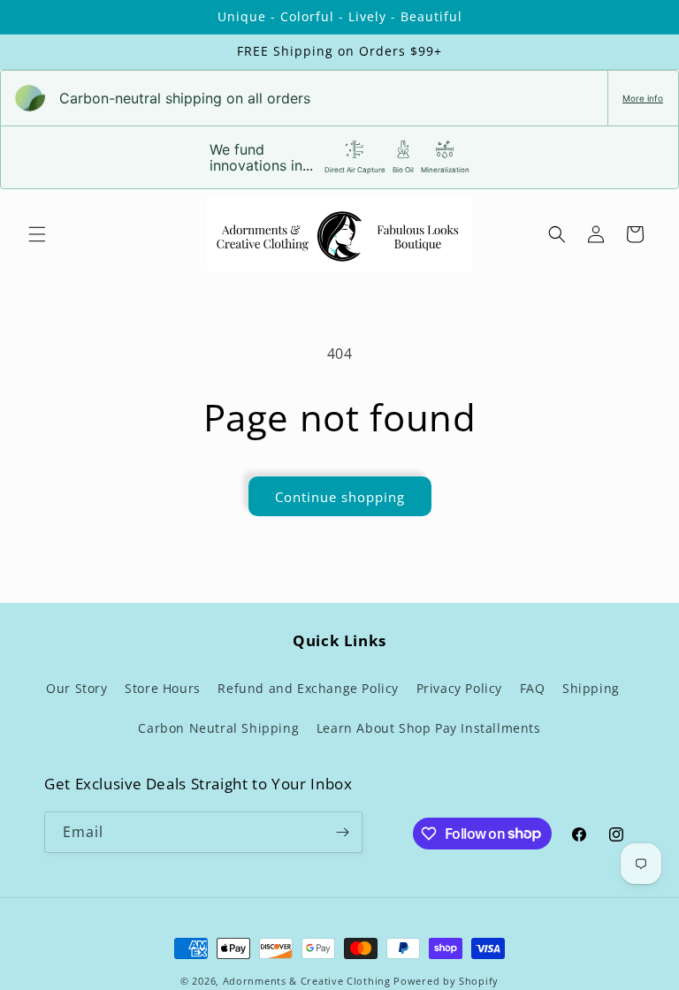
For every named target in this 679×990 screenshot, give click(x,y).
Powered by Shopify (446, 980)
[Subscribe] (342, 832)
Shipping (591, 688)
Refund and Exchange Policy (308, 688)
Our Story (76, 688)
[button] (37, 234)
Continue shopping (340, 497)
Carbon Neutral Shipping (218, 728)
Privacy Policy (459, 688)
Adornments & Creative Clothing (308, 980)
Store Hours (163, 688)
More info (642, 98)
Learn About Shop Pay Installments (429, 728)
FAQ (532, 688)
